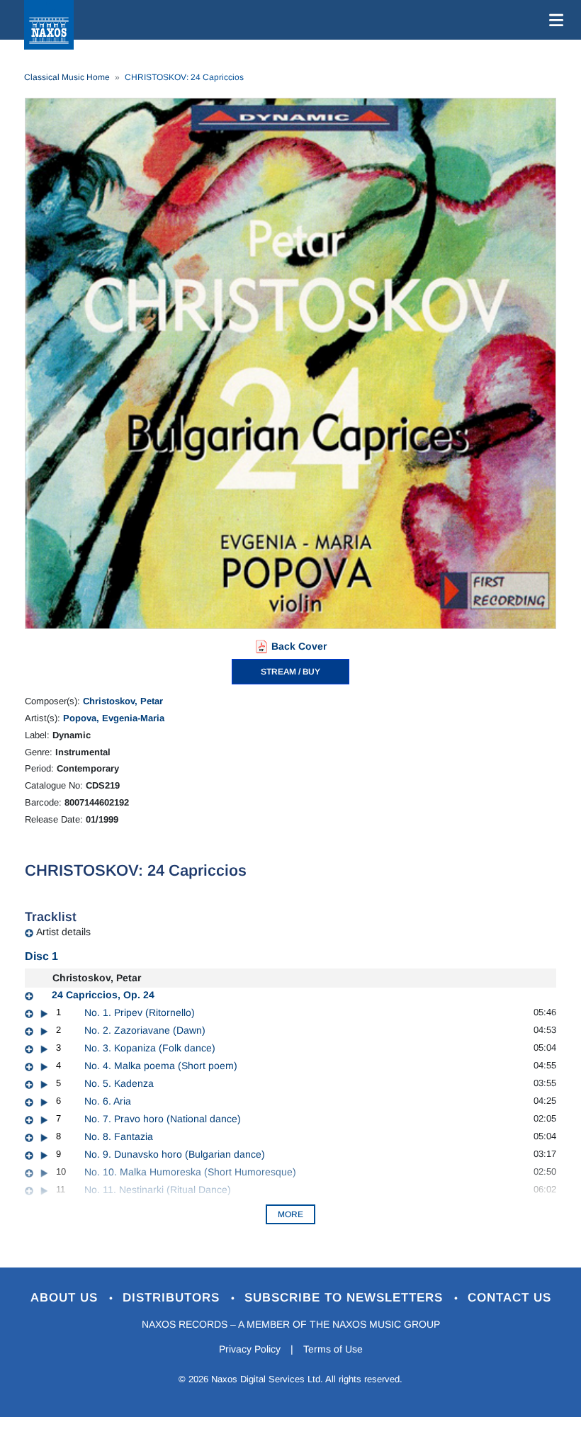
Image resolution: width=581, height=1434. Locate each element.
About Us (66, 1297)
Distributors (173, 1297)
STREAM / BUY (290, 672)
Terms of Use (333, 1349)
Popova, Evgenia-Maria (113, 718)
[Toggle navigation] (553, 20)
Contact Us (509, 1297)
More (290, 1214)
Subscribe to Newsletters (345, 1297)
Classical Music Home (67, 77)
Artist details (63, 931)
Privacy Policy (250, 1349)
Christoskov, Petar (123, 701)
